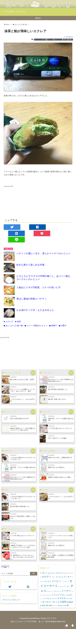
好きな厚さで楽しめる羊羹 (30, 264)
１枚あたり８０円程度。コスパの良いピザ (38, 287)
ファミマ (55, 595)
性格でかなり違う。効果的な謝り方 (60, 457)
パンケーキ (48, 595)
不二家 (57, 602)
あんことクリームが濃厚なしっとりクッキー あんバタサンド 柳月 (22, 390)
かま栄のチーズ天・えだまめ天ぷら (35, 310)
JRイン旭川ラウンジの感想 (57, 438)
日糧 (46, 605)
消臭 (58, 605)
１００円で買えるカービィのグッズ (60, 428)
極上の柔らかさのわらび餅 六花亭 (22, 379)
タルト (68, 586)
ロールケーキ (48, 602)
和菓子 (65, 39)
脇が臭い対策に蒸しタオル (57, 399)
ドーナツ (66, 591)
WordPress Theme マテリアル (43, 618)
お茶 (49, 573)
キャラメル (59, 577)
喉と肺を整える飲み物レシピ (57, 389)
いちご (43, 573)
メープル (46, 598)
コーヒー (56, 581)
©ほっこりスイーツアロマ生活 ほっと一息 (29, 621)
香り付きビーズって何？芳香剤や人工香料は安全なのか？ (60, 380)
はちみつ (52, 573)
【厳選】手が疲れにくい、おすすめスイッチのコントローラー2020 (22, 546)
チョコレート (50, 591)
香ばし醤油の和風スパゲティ (31, 298)
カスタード (66, 573)
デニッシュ (57, 591)
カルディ (46, 576)
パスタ (43, 595)
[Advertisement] (38, 201)
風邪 (65, 605)
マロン (63, 595)
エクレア (8, 322)
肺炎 (61, 605)
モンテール (53, 598)
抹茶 (18, 322)
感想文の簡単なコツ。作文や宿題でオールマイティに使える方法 (22, 429)
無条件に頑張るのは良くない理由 (59, 477)
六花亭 (63, 602)
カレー (53, 577)
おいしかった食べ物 (40, 39)
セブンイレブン (62, 586)
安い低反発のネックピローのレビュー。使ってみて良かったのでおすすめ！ (22, 557)
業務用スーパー (53, 605)
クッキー (67, 577)
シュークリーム (65, 581)
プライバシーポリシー (11, 600)
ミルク (69, 595)
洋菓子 (70, 39)
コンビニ (47, 581)
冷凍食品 (70, 602)
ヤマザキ (61, 598)
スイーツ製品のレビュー (55, 39)
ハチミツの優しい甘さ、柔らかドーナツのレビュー (43, 253)
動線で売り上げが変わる (56, 467)
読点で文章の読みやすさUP (19, 418)
